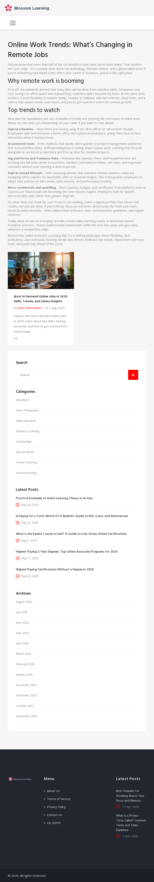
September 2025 (26, 716)
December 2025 (26, 685)
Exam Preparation (27, 410)
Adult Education (26, 421)
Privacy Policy (56, 807)
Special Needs (25, 452)
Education (22, 400)
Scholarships (24, 441)
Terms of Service (59, 799)
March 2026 (23, 654)
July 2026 (21, 612)
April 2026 (22, 643)
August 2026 (24, 602)
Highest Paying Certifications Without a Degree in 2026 (55, 569)
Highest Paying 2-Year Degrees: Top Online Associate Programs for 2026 (67, 551)
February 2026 (25, 664)
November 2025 (26, 695)
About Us (53, 791)
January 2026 (24, 674)
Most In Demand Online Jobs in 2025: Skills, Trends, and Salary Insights (41, 299)
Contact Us (54, 815)
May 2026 (22, 633)
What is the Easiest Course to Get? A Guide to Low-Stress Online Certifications (71, 534)
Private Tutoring (26, 462)
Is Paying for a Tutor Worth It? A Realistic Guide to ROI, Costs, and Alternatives (72, 516)
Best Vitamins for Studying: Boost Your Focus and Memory (130, 796)
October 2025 (25, 706)
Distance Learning (27, 431)
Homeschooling (26, 473)
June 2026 (22, 622)
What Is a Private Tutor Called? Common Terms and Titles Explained (131, 823)
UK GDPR (53, 823)
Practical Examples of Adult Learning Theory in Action (54, 498)
